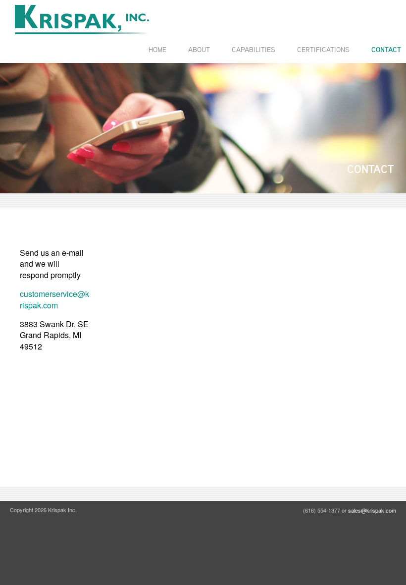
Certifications (323, 49)
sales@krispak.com (372, 510)
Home (157, 49)
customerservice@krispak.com (54, 299)
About (199, 49)
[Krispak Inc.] (82, 19)
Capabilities (253, 49)
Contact (386, 49)
